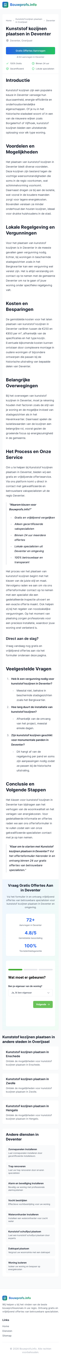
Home (9, 20)
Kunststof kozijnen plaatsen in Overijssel (29, 20)
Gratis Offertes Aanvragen (30, 50)
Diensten (7, 1330)
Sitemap (7, 1335)
